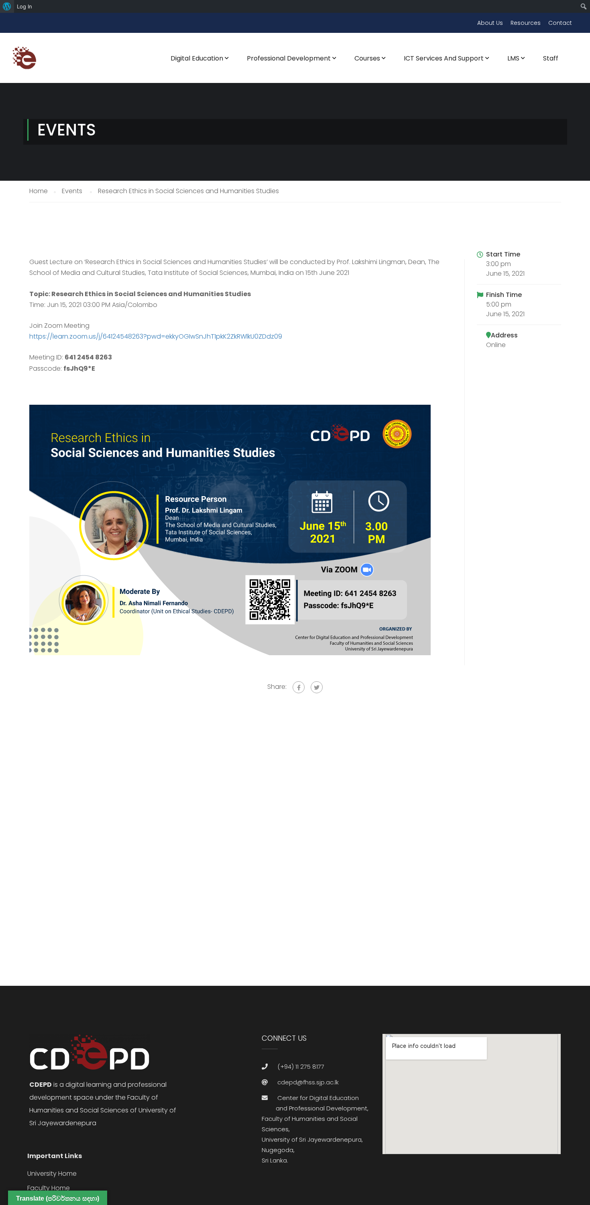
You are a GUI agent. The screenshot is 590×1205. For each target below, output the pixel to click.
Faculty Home (48, 1188)
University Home (52, 1173)
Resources (526, 23)
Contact (560, 23)
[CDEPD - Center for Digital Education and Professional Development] (26, 63)
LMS (513, 58)
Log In (24, 6)
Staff (550, 58)
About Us (490, 23)
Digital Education (197, 58)
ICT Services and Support (444, 58)
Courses (367, 58)
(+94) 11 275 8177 (300, 1066)
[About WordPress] (7, 6)
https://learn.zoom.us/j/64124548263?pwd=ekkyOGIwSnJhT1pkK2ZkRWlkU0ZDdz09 (155, 336)
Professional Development (289, 58)
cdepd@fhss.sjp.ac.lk (308, 1082)
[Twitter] (317, 687)
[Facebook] (299, 687)
